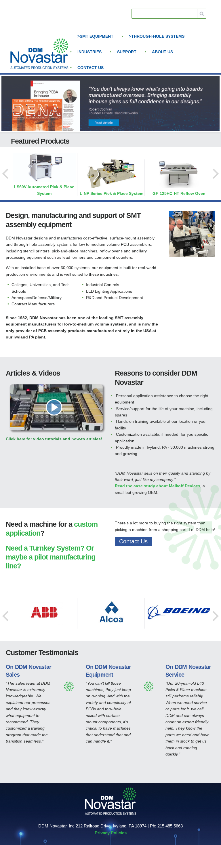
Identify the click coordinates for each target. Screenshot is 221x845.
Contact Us (90, 67)
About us (162, 52)
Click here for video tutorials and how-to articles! (54, 439)
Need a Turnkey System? (45, 548)
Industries (89, 52)
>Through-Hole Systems (156, 36)
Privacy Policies (111, 832)
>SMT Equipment (95, 36)
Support (126, 52)
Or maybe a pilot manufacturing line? (50, 557)
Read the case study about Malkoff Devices (157, 486)
